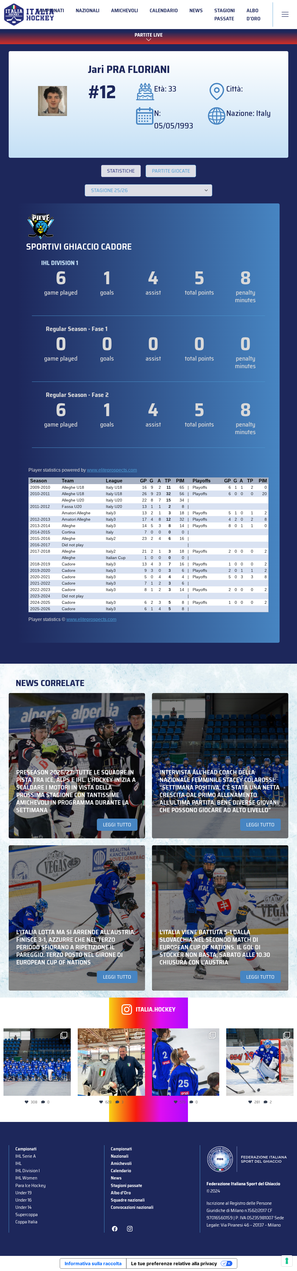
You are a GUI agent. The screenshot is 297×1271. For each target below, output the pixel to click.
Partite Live (149, 35)
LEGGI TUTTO (117, 825)
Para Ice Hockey (30, 1185)
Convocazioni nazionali (132, 1207)
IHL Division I (27, 1170)
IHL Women (26, 1178)
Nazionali (87, 10)
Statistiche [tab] (121, 171)
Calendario (164, 10)
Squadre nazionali (128, 1200)
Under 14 (23, 1207)
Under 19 (23, 1192)
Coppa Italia (26, 1221)
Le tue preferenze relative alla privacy (174, 1263)
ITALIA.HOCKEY (155, 1009)
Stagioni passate (224, 14)
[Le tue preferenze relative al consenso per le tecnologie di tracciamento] (286, 1260)
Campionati (50, 10)
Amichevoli (124, 10)
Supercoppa (26, 1214)
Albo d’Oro (253, 14)
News (196, 10)
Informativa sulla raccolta (93, 1263)
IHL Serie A (25, 1156)
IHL (18, 1163)
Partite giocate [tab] (171, 171)
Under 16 (23, 1200)
